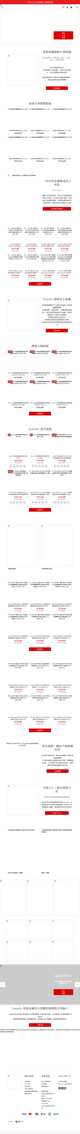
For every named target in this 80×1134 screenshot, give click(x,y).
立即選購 (57, 771)
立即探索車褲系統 (57, 209)
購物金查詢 (44, 1086)
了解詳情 (40, 1025)
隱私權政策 (28, 1094)
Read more (57, 813)
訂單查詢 (44, 1084)
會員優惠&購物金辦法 (31, 1091)
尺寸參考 (27, 1084)
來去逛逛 (63, 992)
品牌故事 (27, 1081)
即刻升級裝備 (63, 35)
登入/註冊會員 (45, 1081)
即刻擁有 (57, 88)
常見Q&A (27, 1086)
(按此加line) (68, 1084)
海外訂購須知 (29, 1089)
